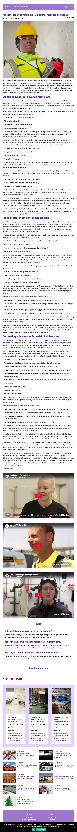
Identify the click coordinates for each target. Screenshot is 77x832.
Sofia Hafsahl (19, 18)
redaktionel (70, 17)
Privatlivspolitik (41, 829)
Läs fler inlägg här (38, 668)
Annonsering (52, 817)
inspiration (10, 730)
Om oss (52, 820)
